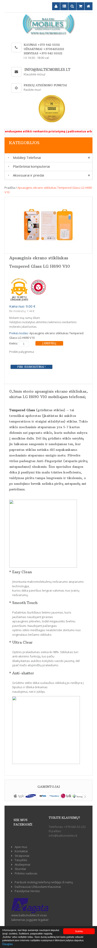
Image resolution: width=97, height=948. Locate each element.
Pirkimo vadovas (26, 873)
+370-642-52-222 (75, 827)
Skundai (20, 869)
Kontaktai (21, 851)
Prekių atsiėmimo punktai (45, 85)
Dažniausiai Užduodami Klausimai (38, 887)
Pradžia (10, 188)
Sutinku (79, 931)
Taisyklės (21, 860)
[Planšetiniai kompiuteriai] (8, 166)
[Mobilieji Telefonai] (8, 157)
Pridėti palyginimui (21, 352)
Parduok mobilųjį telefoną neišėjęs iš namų (44, 882)
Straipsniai (22, 856)
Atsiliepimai (22, 864)
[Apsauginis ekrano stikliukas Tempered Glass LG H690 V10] (48, 225)
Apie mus (21, 847)
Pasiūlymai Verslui (27, 891)
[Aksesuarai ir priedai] (8, 175)
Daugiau (7, 944)
